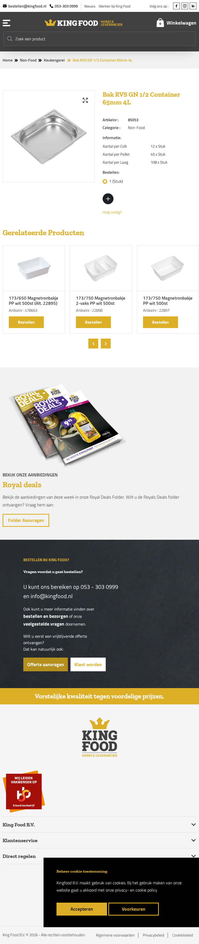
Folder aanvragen (26, 520)
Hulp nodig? (112, 212)
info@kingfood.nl (52, 596)
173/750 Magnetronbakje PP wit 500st (168, 301)
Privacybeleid (153, 935)
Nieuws (90, 6)
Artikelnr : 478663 (23, 310)
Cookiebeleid (182, 935)
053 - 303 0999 (99, 586)
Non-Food (28, 60)
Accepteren (81, 908)
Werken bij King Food (114, 6)
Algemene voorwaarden (115, 935)
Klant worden (88, 664)
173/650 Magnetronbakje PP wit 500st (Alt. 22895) (33, 301)
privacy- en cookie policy (136, 890)
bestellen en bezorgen (45, 616)
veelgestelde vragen (43, 623)
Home (8, 60)
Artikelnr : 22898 (89, 310)
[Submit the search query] (9, 38)
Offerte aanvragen (45, 664)
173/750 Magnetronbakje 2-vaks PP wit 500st (100, 301)
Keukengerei (54, 60)
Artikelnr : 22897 (156, 310)
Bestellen (26, 322)
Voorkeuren (133, 908)
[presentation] (93, 343)
